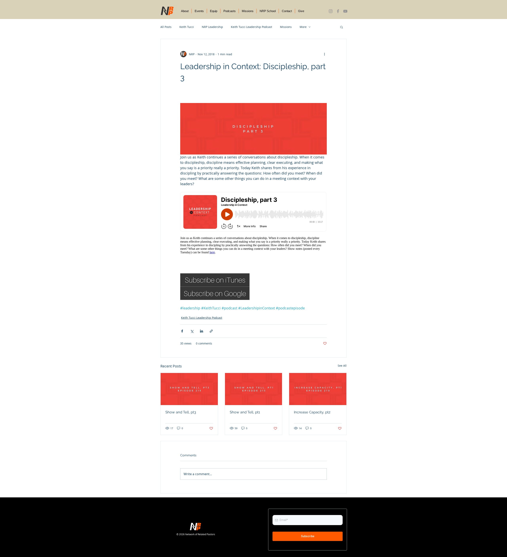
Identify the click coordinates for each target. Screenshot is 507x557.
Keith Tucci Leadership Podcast (251, 27)
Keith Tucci (186, 27)
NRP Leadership (212, 27)
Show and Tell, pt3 (180, 412)
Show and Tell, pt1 (245, 412)
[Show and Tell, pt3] (189, 389)
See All (342, 365)
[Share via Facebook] (182, 331)
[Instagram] (330, 11)
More (303, 27)
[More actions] (324, 54)
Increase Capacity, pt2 (312, 412)
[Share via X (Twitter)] (192, 331)
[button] (341, 27)
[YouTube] (345, 11)
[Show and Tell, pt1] (253, 389)
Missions (286, 27)
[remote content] (253, 224)
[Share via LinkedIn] (201, 331)
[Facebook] (337, 11)
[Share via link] (211, 331)
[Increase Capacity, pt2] (317, 389)
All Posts (166, 27)
